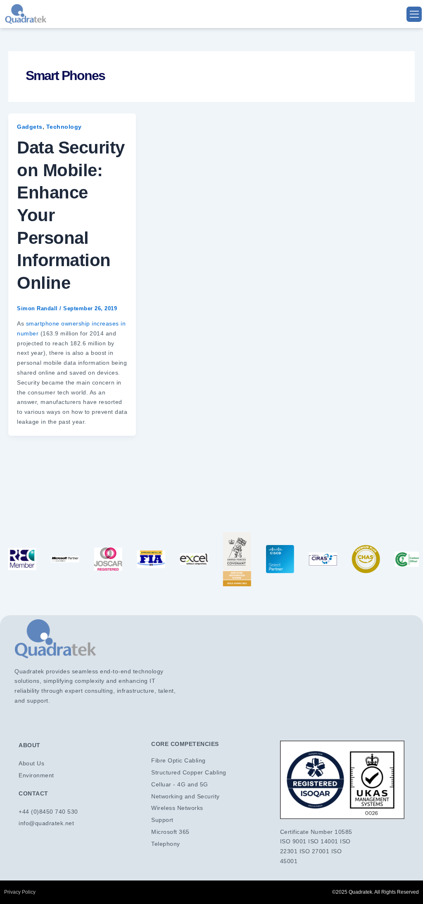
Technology (64, 126)
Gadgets (30, 126)
